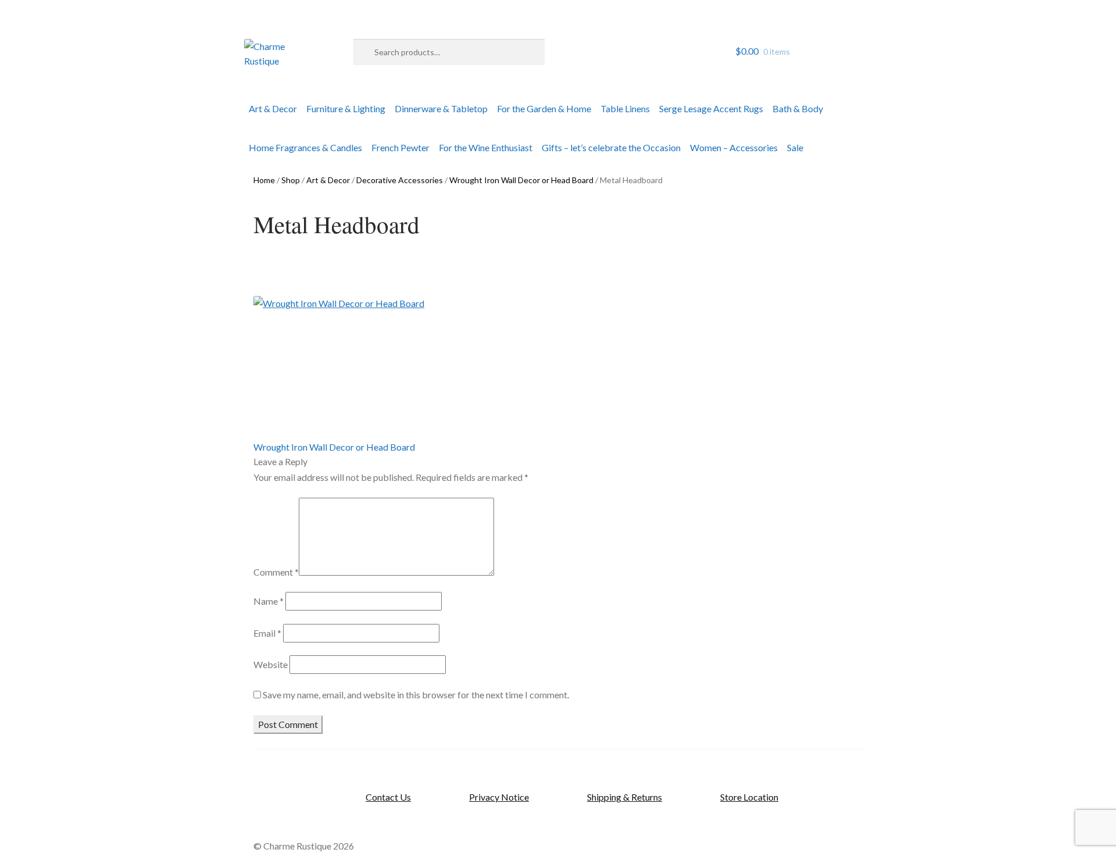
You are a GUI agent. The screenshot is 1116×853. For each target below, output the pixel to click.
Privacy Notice (499, 796)
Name (268, 600)
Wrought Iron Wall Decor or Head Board (521, 180)
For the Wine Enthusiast (485, 147)
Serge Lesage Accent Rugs (711, 108)
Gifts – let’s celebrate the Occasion (611, 147)
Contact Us (388, 796)
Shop (290, 180)
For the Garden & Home (544, 108)
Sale (795, 147)
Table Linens (625, 108)
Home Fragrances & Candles (305, 147)
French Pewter (400, 147)
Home (264, 180)
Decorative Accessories (399, 180)
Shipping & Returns (624, 796)
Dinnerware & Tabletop (441, 108)
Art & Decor (273, 108)
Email (267, 632)
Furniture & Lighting (345, 108)
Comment (276, 571)
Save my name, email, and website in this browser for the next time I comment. (416, 694)
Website (270, 664)
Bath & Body (797, 108)
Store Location (749, 796)
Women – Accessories (734, 147)
